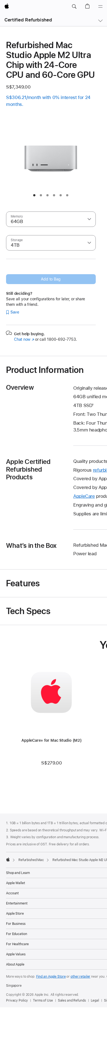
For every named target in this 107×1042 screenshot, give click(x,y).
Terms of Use (43, 1000)
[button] (74, 6)
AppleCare (84, 496)
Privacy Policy (17, 1000)
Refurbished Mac (31, 860)
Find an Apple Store (51, 976)
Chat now (24, 339)
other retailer (80, 976)
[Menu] (100, 6)
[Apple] (8, 859)
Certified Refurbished (28, 20)
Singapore (14, 986)
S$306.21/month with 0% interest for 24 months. (48, 101)
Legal (95, 1000)
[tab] (34, 195)
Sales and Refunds (72, 1000)
